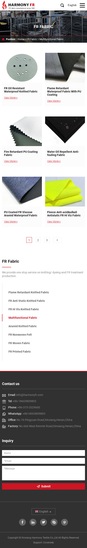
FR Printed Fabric (19, 351)
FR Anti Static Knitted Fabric (26, 300)
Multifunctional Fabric (51, 39)
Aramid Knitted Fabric (22, 326)
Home (21, 39)
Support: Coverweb (43, 542)
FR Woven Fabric (19, 343)
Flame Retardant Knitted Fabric (28, 292)
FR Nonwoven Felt (20, 334)
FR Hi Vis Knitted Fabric (23, 309)
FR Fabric (32, 39)
